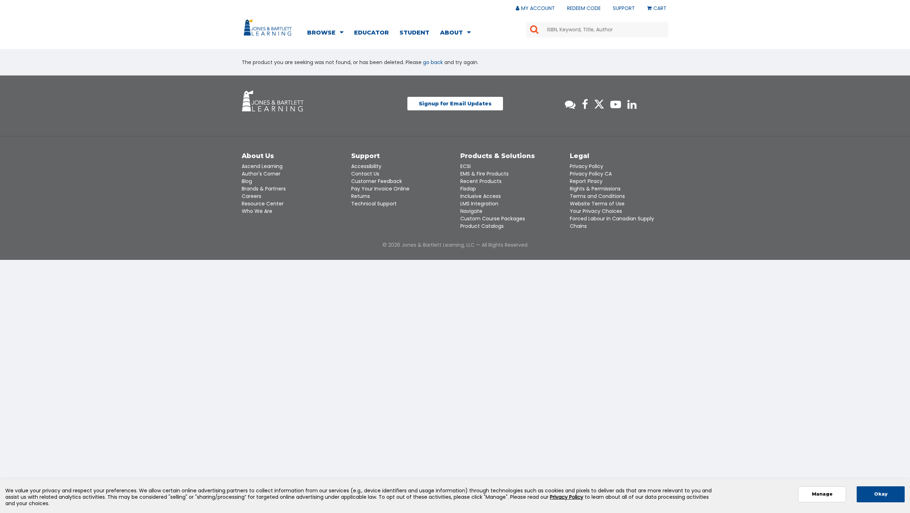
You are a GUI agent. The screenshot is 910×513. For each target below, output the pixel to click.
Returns (360, 196)
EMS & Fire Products (484, 173)
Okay (881, 494)
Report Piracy (586, 181)
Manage (822, 494)
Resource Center (263, 203)
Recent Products (481, 181)
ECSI (465, 166)
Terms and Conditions (597, 196)
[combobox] (597, 29)
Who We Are (257, 211)
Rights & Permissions (595, 188)
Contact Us (365, 173)
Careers (251, 196)
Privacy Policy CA (591, 173)
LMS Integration (479, 203)
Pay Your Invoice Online (380, 188)
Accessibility (366, 166)
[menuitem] (327, 33)
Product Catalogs (482, 226)
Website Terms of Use (597, 203)
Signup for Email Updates (455, 103)
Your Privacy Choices (596, 211)
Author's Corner (261, 173)
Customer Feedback (376, 181)
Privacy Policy (586, 166)
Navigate (471, 211)
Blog (247, 181)
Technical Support (374, 203)
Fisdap (468, 188)
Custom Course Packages (492, 218)
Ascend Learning (262, 166)
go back (433, 62)
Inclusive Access (480, 196)
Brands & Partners (264, 188)
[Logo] (269, 28)
